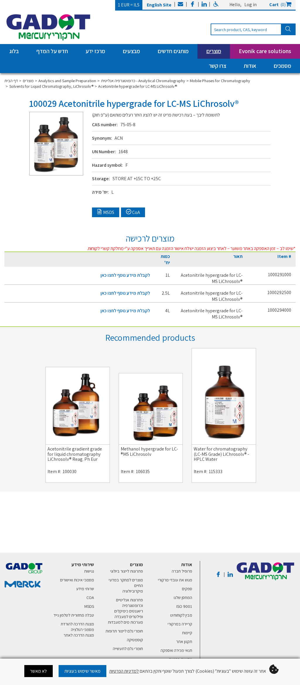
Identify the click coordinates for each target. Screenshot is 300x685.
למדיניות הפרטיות (124, 671)
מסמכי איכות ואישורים (77, 580)
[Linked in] (204, 5)
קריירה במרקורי (180, 624)
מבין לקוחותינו (181, 615)
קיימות (187, 632)
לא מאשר (38, 671)
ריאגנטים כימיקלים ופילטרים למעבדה (128, 613)
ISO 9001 (184, 606)
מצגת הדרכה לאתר (79, 635)
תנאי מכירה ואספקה (176, 650)
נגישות (89, 571)
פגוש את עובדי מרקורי (175, 580)
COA (90, 597)
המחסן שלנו (183, 597)
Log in (250, 4)
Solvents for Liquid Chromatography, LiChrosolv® (51, 86)
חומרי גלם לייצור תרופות (124, 631)
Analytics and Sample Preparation (67, 80)
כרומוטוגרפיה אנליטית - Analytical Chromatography (143, 80)
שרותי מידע (85, 588)
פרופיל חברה (182, 571)
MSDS (89, 606)
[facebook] (192, 5)
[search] (253, 29)
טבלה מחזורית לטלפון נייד (74, 615)
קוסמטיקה (135, 639)
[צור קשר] (180, 5)
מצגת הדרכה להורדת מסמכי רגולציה (77, 626)
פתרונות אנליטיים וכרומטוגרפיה (129, 602)
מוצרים (28, 80)
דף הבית (11, 80)
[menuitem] (172, 617)
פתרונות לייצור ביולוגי (126, 571)
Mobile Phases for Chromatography (220, 80)
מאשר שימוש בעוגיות (82, 671)
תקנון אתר (184, 641)
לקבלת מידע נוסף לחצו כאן (125, 275)
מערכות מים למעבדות (125, 622)
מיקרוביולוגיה (132, 591)
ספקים (187, 588)
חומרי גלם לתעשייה (128, 648)
